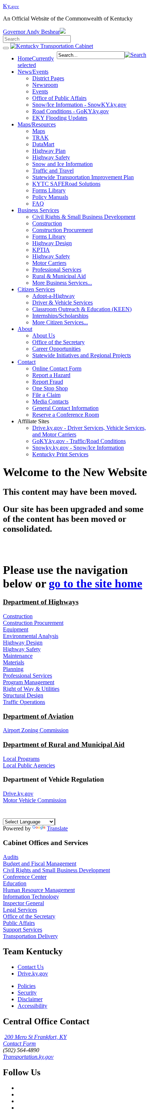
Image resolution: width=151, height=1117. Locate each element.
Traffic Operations (24, 702)
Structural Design (23, 695)
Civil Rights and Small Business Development (56, 870)
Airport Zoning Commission (36, 730)
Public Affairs (19, 923)
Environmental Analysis (30, 636)
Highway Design (23, 642)
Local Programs (21, 759)
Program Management (28, 682)
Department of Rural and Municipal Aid (64, 744)
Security (27, 992)
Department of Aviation (38, 716)
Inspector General (23, 903)
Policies (27, 986)
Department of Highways (40, 602)
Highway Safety (22, 649)
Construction (18, 616)
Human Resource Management (39, 890)
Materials (13, 662)
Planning (13, 669)
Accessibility (32, 1006)
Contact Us (31, 967)
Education (14, 883)
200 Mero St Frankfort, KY (35, 1037)
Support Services (22, 929)
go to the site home (95, 583)
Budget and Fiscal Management (39, 863)
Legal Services (20, 910)
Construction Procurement (33, 623)
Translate (57, 828)
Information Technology (31, 896)
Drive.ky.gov (18, 793)
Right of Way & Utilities (31, 689)
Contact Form (19, 1043)
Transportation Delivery (30, 936)
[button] (135, 55)
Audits (10, 857)
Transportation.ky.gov (28, 1057)
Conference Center (25, 877)
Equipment (15, 629)
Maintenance (18, 656)
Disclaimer (30, 999)
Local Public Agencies (29, 765)
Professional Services (27, 675)
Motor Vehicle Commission (34, 800)
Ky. (11, 6)
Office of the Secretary (29, 916)
